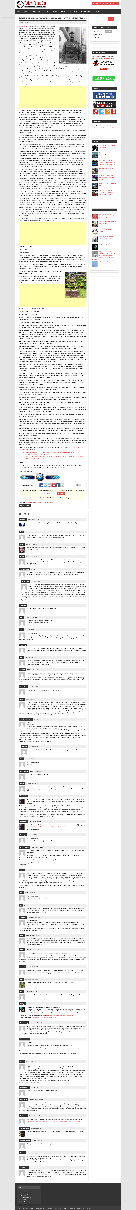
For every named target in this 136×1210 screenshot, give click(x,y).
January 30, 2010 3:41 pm (31, 699)
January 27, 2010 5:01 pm (30, 531)
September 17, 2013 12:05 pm (36, 1099)
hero (39, 502)
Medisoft (23, 520)
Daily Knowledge (53, 498)
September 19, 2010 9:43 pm (32, 935)
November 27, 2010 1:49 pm (31, 979)
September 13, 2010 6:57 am (34, 917)
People (27, 505)
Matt (21, 657)
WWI (51, 502)
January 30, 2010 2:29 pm (33, 669)
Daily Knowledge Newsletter (37, 1208)
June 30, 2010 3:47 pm (29, 905)
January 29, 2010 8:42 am (31, 617)
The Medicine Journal (27, 1199)
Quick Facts (73, 11)
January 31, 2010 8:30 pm (31, 758)
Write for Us (36, 11)
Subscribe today (97, 56)
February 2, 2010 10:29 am (32, 783)
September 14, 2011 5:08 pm (36, 1022)
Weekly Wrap (65, 498)
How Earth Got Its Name (106, 244)
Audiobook (113, 128)
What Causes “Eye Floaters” (107, 262)
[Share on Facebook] (41, 485)
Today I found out (24, 26)
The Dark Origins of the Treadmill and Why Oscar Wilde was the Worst (106, 192)
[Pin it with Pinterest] (54, 485)
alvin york (29, 502)
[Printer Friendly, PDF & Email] (78, 485)
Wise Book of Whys (86, 11)
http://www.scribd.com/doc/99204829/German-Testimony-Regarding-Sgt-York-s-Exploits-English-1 (55, 1121)
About (88, 1208)
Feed (27, 449)
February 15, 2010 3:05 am (32, 870)
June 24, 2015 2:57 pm (32, 1152)
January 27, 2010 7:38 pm (37, 569)
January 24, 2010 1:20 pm (33, 519)
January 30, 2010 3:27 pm (34, 686)
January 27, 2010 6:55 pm (31, 544)
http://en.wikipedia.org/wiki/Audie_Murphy (49, 827)
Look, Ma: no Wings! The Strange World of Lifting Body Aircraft (107, 177)
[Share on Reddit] (50, 485)
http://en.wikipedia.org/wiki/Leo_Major (38, 898)
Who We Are (72, 1208)
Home (18, 11)
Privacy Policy (80, 1208)
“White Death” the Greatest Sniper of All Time (36, 454)
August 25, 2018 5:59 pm (36, 1167)
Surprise (26, 11)
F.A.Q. (64, 1208)
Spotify (78, 447)
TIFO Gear (25, 1208)
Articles (54, 11)
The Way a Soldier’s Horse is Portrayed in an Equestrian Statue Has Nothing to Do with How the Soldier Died (54, 456)
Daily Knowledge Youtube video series (103, 58)
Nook (107, 128)
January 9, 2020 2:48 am (34, 746)
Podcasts (63, 11)
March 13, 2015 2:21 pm (37, 1140)
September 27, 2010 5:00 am (33, 966)
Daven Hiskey (34, 22)
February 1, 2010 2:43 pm (36, 771)
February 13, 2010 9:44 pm (34, 834)
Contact (97, 11)
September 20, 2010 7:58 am (32, 949)
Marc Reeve (23, 1100)
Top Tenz (23, 1201)
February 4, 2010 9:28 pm (35, 796)
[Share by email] (62, 485)
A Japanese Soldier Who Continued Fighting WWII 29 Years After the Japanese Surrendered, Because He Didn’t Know (103, 255)
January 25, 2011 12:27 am (31, 991)
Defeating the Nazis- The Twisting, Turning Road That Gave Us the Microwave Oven (107, 162)
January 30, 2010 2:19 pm (31, 657)
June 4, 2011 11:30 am (32, 1003)
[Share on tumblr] (58, 485)
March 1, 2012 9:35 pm (31, 1061)
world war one (45, 502)
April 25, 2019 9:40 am (36, 581)
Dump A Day (24, 1194)
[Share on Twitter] (45, 485)
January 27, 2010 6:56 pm (31, 556)
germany (34, 502)
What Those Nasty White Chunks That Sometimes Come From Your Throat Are (107, 216)
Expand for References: (26, 471)
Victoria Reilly (24, 1167)
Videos (46, 11)
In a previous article (76, 78)
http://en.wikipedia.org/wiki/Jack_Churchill (39, 789)
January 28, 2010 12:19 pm (34, 605)
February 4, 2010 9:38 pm (35, 821)
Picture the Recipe (26, 1197)
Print (97, 128)
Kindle (102, 128)
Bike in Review (25, 1192)
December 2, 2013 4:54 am (37, 1128)
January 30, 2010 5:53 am (33, 645)
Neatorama (24, 1196)
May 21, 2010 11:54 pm (30, 892)
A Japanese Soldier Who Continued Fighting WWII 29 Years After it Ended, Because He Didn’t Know (51, 452)
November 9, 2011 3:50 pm (37, 1039)
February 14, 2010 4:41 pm (37, 847)
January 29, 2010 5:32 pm (31, 629)
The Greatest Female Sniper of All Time (34, 458)
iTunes (74, 447)
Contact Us (49, 1208)
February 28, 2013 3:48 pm (37, 1087)
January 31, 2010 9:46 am (40, 719)
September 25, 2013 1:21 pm (35, 1115)
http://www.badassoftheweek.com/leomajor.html (60, 1015)
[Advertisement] (53, 97)
